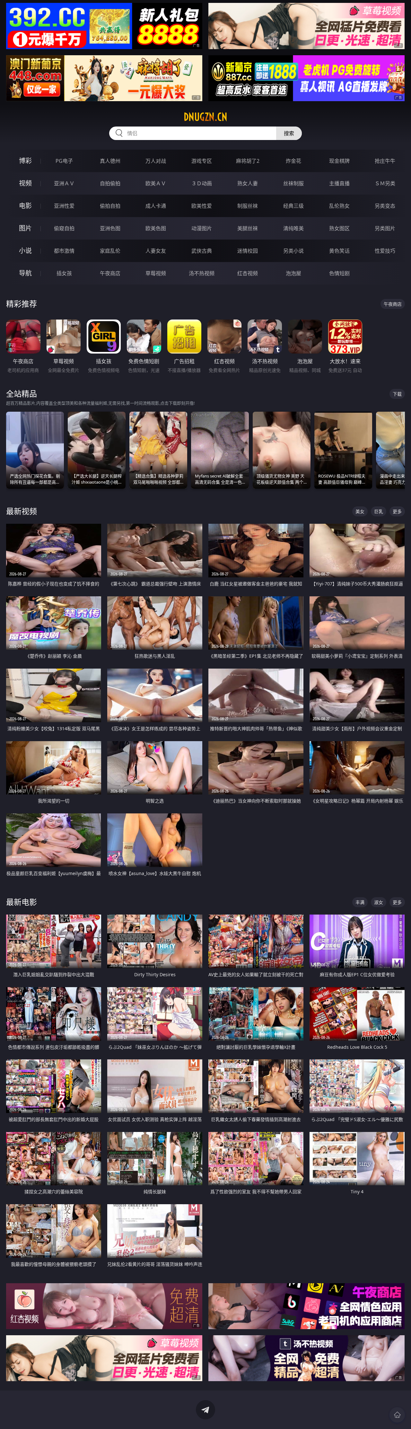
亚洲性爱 (64, 205)
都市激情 (64, 250)
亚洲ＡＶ (64, 183)
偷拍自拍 (110, 205)
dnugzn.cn (205, 116)
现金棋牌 (339, 160)
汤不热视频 (201, 273)
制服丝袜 (247, 205)
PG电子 (64, 160)
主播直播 (339, 183)
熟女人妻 (247, 183)
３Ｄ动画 (201, 183)
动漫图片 (201, 228)
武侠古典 (201, 250)
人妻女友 (155, 250)
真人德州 (110, 160)
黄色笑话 (339, 250)
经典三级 (293, 205)
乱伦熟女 (339, 205)
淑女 (378, 902)
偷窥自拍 (64, 228)
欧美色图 (155, 228)
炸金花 (293, 160)
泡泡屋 (293, 273)
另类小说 (293, 250)
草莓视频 (155, 273)
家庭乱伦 (110, 250)
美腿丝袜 (247, 228)
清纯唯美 (293, 228)
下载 (397, 394)
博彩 (25, 160)
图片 (25, 228)
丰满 (359, 902)
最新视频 (21, 511)
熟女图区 (339, 228)
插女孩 (64, 273)
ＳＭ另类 (385, 183)
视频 (25, 183)
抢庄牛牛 (385, 160)
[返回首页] (397, 1415)
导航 (25, 273)
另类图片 (385, 228)
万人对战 (155, 160)
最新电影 (21, 902)
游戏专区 (201, 160)
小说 (25, 250)
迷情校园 (247, 250)
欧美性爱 (201, 205)
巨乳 (378, 511)
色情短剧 (339, 273)
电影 (25, 205)
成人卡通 (155, 205)
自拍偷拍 (110, 183)
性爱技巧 (385, 250)
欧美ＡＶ (155, 183)
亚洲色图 (110, 228)
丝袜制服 (293, 183)
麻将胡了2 (247, 160)
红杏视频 (247, 273)
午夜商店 (110, 273)
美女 (359, 511)
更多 (397, 511)
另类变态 (385, 205)
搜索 (289, 133)
